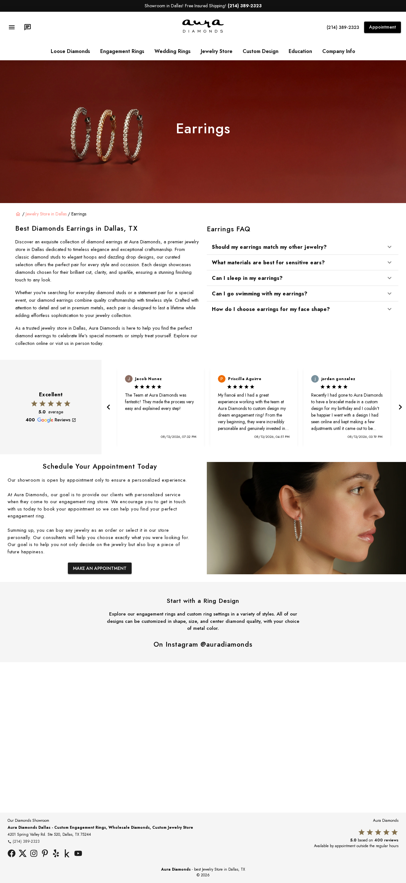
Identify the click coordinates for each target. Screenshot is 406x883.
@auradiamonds (226, 644)
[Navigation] (11, 27)
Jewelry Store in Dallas (46, 214)
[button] (302, 246)
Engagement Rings (122, 51)
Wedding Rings (172, 51)
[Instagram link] (34, 854)
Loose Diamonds (70, 51)
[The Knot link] (67, 854)
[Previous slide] (108, 407)
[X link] (23, 854)
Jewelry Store (216, 51)
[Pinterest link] (45, 854)
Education (300, 51)
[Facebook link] (12, 854)
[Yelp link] (56, 854)
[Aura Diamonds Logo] (203, 31)
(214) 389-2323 (343, 27)
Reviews (62, 420)
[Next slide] (399, 407)
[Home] (18, 214)
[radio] (34, 403)
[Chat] (27, 27)
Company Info (338, 51)
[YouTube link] (78, 854)
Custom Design (260, 51)
